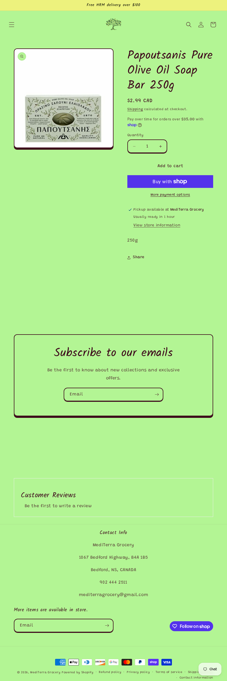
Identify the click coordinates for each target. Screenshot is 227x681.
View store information (156, 225)
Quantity (135, 135)
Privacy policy (138, 672)
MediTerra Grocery (45, 672)
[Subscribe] (157, 394)
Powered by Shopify (78, 672)
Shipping (135, 109)
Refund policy (110, 672)
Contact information (196, 677)
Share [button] (139, 257)
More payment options (170, 194)
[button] (12, 25)
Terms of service (169, 672)
